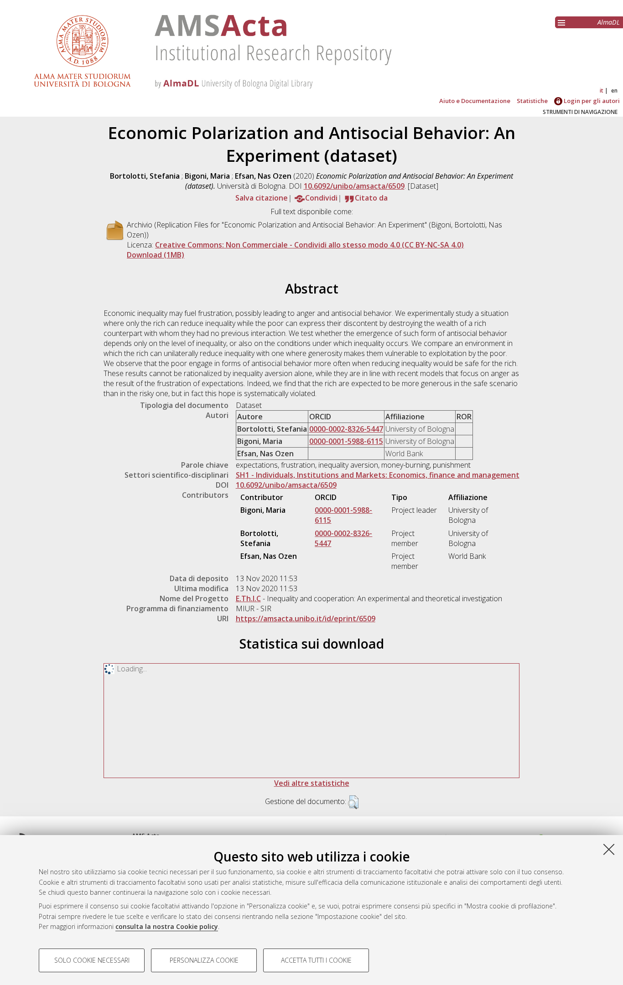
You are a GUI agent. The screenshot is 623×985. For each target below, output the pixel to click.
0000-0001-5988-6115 (346, 441)
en (614, 90)
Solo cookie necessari (92, 960)
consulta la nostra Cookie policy (166, 926)
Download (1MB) (155, 255)
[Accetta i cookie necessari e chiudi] (609, 849)
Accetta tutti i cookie (316, 960)
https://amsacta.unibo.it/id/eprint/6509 (305, 619)
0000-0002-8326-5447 (346, 429)
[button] (353, 802)
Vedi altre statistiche (311, 783)
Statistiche (532, 101)
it (601, 90)
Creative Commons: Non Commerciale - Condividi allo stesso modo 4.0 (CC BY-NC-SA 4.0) (309, 245)
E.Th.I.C (248, 598)
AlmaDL (608, 22)
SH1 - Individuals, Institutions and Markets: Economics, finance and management (377, 475)
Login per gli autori (591, 101)
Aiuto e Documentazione (474, 101)
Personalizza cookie (204, 960)
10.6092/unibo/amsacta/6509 (354, 186)
